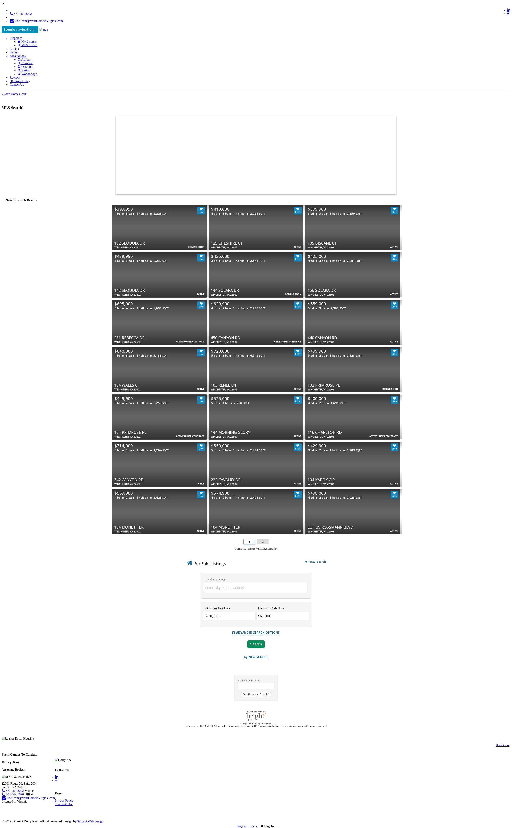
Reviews (15, 77)
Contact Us (17, 84)
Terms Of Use (64, 804)
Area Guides (18, 56)
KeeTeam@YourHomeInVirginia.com (38, 21)
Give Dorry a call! (15, 94)
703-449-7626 (14, 794)
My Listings (29, 41)
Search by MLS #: (249, 680)
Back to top (503, 745)
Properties (16, 38)
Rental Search (316, 561)
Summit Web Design (90, 821)
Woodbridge (29, 74)
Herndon (27, 63)
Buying (14, 48)
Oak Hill (26, 66)
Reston (25, 70)
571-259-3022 (22, 13)
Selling (14, 52)
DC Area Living (20, 81)
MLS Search (29, 45)
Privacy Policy (64, 800)
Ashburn (26, 59)
